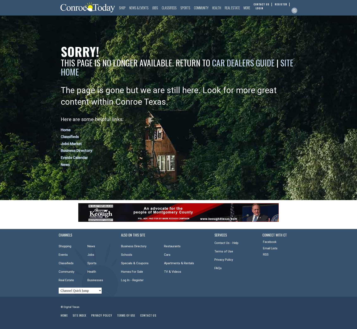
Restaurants (172, 246)
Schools (126, 255)
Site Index (79, 315)
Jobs (155, 7)
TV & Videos (172, 272)
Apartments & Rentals (179, 263)
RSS (266, 254)
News (65, 164)
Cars (167, 255)
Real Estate (232, 7)
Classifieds (169, 7)
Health (216, 7)
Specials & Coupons (135, 263)
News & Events (139, 7)
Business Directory (76, 150)
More (247, 7)
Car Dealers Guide (243, 62)
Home (66, 130)
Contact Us (148, 315)
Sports (185, 7)
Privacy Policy (223, 260)
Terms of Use (223, 251)
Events (63, 255)
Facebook (269, 242)
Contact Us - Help (226, 243)
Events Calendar (74, 157)
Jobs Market (71, 144)
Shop (122, 7)
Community (201, 7)
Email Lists (270, 248)
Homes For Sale (132, 272)
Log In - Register (132, 280)
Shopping (65, 246)
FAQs (218, 268)
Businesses (95, 280)
